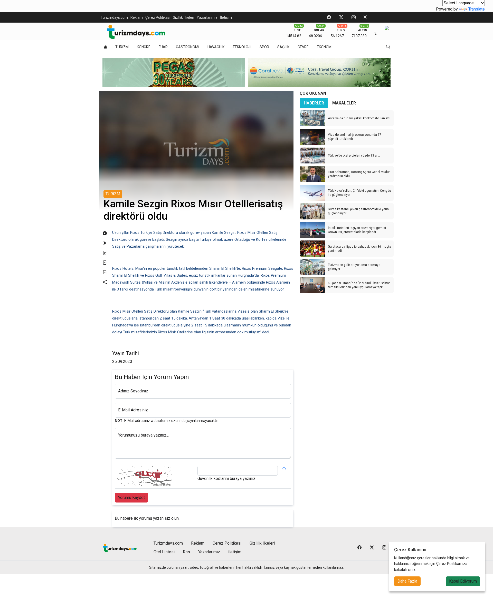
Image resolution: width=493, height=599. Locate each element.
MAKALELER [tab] (344, 103)
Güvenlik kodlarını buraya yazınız (226, 478)
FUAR (163, 47)
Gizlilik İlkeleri (183, 17)
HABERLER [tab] (314, 103)
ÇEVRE (303, 47)
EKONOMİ (325, 47)
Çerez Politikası (157, 17)
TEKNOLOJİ (242, 47)
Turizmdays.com (114, 17)
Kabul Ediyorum (463, 581)
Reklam (136, 17)
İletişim (226, 17)
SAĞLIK (283, 47)
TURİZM (122, 47)
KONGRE (143, 47)
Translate (476, 9)
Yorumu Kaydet (131, 497)
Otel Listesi (164, 551)
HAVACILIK (215, 47)
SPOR (264, 47)
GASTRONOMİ (187, 47)
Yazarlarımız (207, 17)
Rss (186, 551)
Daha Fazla (407, 581)
